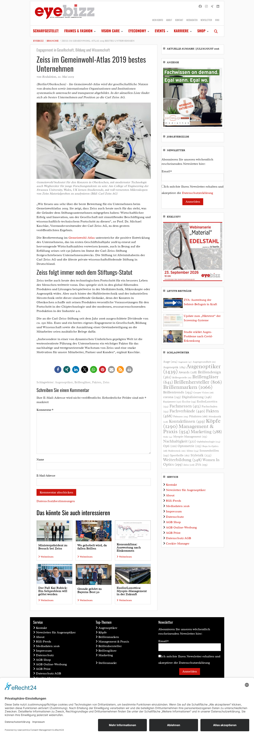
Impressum (174, 511)
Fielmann (180, 416)
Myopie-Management (190, 436)
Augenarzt (185, 362)
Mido (167, 437)
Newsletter (206, 20)
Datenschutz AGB (178, 538)
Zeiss (106, 382)
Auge (170, 362)
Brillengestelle (181, 377)
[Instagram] (206, 6)
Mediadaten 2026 (178, 506)
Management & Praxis (188, 429)
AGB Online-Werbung (181, 527)
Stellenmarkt (107, 663)
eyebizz (38, 40)
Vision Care (110, 30)
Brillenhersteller (198, 382)
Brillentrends (177, 392)
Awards (188, 372)
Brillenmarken (188, 387)
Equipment (172, 401)
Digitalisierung (197, 397)
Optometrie (190, 446)
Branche (53, 40)
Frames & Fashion (78, 30)
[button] (57, 369)
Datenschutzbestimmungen (56, 501)
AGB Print (173, 533)
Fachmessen (185, 406)
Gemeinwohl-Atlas (81, 238)
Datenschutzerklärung (197, 193)
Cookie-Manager (177, 543)
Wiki (217, 20)
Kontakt (179, 20)
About (169, 20)
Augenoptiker (64, 382)
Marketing (206, 432)
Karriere (181, 30)
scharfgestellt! (46, 30)
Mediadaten (191, 20)
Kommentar (45, 410)
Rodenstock (177, 450)
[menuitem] (46, 31)
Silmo (193, 450)
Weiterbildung (182, 459)
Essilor (189, 401)
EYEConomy (137, 30)
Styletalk (201, 455)
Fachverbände (187, 411)
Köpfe (102, 632)
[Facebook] (200, 6)
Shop (201, 30)
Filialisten (198, 416)
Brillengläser (82, 382)
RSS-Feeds (173, 501)
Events (160, 30)
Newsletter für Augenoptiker (186, 490)
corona (172, 397)
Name (40, 459)
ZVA (201, 465)
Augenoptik (174, 367)
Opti (170, 446)
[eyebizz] (65, 13)
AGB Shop (173, 522)
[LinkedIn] (217, 6)
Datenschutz (175, 517)
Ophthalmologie (208, 441)
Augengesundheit (204, 361)
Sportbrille (180, 455)
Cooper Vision (203, 392)
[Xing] (212, 6)
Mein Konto (157, 20)
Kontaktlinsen (187, 421)
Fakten (96, 382)
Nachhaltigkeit (179, 441)
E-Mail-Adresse (46, 475)
